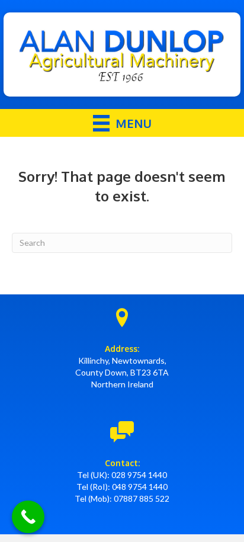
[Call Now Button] (28, 517)
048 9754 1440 (140, 487)
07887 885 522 (141, 498)
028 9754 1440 (139, 475)
